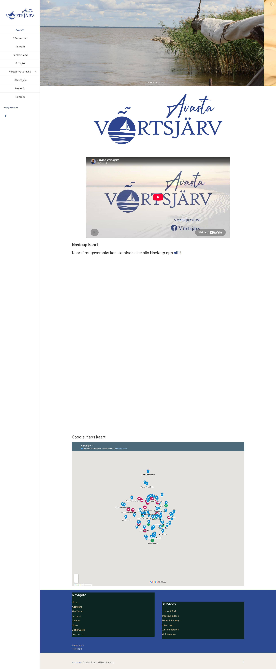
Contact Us (78, 634)
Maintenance (169, 634)
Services (76, 615)
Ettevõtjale (78, 645)
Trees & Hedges (170, 615)
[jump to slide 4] (160, 82)
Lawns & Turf (169, 611)
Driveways (167, 625)
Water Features (170, 629)
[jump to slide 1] (151, 82)
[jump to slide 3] (157, 82)
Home (75, 602)
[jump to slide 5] (163, 82)
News (75, 625)
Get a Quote (78, 629)
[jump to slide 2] (154, 82)
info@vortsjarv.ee (11, 108)
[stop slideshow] (166, 82)
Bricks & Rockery (171, 620)
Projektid (77, 648)
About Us (77, 606)
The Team (77, 611)
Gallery (76, 620)
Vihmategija (77, 662)
